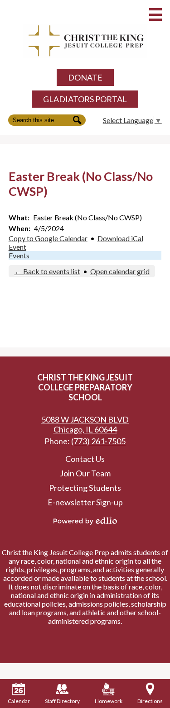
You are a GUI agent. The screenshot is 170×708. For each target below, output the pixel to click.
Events (19, 255)
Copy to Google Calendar (48, 238)
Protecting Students (85, 488)
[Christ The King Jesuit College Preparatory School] (85, 41)
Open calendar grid (120, 271)
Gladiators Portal (85, 99)
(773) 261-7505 (98, 441)
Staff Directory (62, 701)
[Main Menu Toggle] (155, 14)
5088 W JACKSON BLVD (85, 424)
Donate (85, 77)
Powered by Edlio (85, 520)
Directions (150, 701)
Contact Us (85, 459)
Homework (108, 701)
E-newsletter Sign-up (85, 502)
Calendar (19, 701)
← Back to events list (47, 271)
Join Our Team (85, 473)
